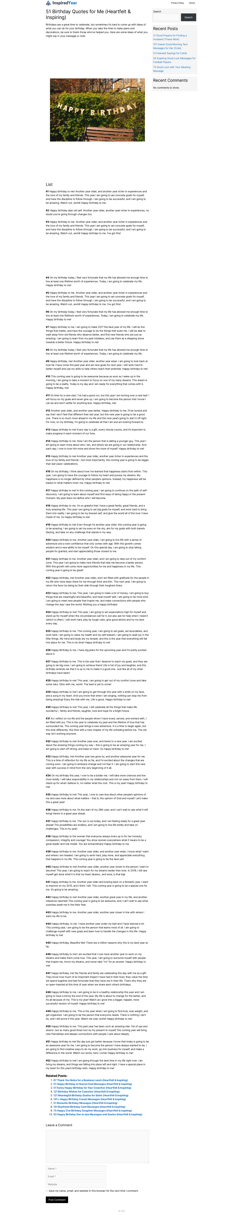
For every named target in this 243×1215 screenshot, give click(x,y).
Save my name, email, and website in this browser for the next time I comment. (94, 1190)
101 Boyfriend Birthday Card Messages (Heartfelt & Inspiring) (89, 1106)
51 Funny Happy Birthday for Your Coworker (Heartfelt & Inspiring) (92, 1087)
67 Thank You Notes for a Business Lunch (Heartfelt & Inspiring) (90, 1080)
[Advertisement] (97, 59)
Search (157, 11)
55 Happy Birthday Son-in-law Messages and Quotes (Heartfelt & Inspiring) (97, 1114)
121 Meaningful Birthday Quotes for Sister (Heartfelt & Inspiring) (90, 1095)
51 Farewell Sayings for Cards (170, 53)
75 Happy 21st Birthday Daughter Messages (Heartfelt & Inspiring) (92, 1110)
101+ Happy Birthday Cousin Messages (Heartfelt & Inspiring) (89, 1099)
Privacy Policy (177, 3)
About (192, 3)
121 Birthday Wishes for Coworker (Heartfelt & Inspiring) (86, 1091)
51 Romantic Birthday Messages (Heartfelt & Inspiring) (85, 1103)
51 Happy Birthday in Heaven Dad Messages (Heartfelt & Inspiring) (92, 1084)
